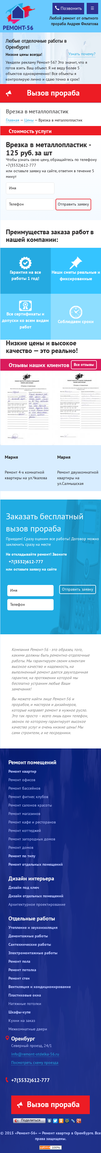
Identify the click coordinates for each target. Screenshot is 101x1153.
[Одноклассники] (61, 1121)
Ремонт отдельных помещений (35, 864)
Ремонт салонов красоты (30, 805)
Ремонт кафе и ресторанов (32, 822)
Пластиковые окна (24, 995)
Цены (29, 120)
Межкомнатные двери (27, 1029)
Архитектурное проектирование (36, 904)
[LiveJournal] (73, 1121)
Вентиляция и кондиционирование (39, 986)
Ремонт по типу (21, 856)
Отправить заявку (73, 204)
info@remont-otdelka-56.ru (35, 1054)
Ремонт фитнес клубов (28, 796)
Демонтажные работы (28, 936)
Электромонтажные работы (33, 953)
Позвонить (70, 8)
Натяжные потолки (24, 1003)
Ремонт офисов (21, 779)
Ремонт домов (20, 847)
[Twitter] (55, 1121)
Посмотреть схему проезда (34, 1062)
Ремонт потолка (22, 970)
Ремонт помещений (32, 762)
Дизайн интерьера (31, 878)
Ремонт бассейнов (24, 788)
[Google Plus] (79, 1121)
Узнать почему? (81, 54)
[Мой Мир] (67, 1121)
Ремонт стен (19, 978)
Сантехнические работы (29, 944)
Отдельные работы (31, 918)
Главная (12, 120)
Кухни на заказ (21, 1020)
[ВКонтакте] (49, 1121)
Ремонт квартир (22, 771)
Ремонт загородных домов (31, 839)
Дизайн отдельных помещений (35, 896)
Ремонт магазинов (24, 813)
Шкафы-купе (19, 1012)
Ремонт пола (19, 961)
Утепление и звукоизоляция (33, 927)
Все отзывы (84, 364)
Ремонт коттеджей (24, 830)
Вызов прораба (53, 93)
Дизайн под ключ (23, 887)
